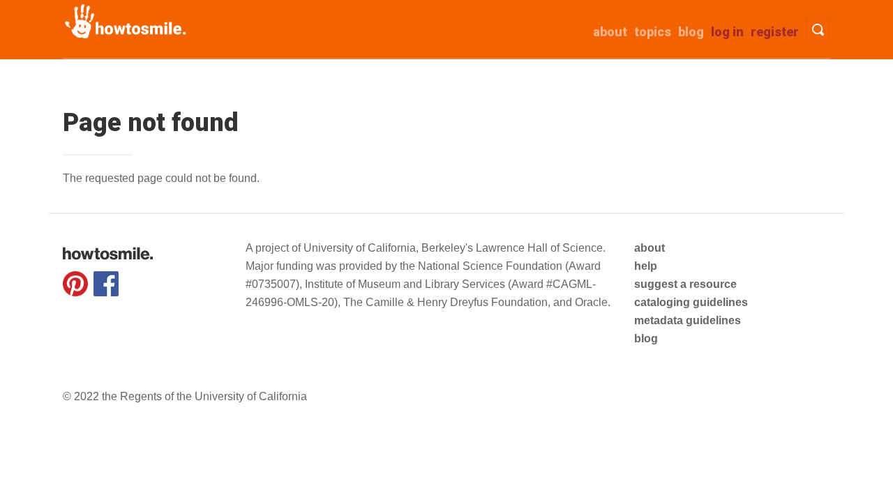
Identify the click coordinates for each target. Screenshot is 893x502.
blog (646, 338)
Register (775, 31)
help (645, 266)
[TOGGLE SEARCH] (818, 29)
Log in (727, 31)
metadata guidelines (687, 320)
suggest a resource (685, 284)
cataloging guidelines (691, 302)
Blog (691, 31)
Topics (652, 31)
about (610, 31)
